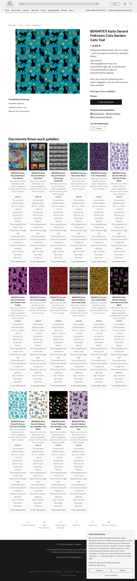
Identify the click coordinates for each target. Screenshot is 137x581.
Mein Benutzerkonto (44, 526)
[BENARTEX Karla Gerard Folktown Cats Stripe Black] (78, 281)
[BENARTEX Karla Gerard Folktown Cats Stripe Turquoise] (58, 156)
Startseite (12, 25)
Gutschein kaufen (108, 525)
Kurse (71, 10)
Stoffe (27, 25)
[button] (9, 3)
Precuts (43, 10)
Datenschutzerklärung (55, 571)
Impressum (79, 571)
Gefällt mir (76, 525)
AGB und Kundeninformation (38, 571)
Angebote (26, 10)
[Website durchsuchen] (97, 3)
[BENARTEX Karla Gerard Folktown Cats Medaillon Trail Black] (58, 405)
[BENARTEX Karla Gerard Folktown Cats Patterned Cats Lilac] (78, 405)
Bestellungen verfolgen (60, 526)
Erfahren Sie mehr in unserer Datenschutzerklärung (104, 563)
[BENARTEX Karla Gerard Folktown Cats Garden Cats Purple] (18, 281)
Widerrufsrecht (68, 571)
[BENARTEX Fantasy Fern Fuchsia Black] (38, 281)
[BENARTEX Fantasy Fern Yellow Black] (99, 281)
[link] (111, 574)
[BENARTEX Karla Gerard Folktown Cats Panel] (38, 156)
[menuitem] (123, 25)
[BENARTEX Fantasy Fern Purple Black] (99, 156)
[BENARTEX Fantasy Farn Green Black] (78, 156)
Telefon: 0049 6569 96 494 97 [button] (96, 10)
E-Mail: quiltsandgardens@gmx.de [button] (120, 10)
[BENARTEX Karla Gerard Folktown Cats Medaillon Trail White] (38, 405)
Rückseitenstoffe (53, 10)
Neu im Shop (15, 10)
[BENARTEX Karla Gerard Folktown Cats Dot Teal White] (18, 405)
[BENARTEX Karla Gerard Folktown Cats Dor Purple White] (119, 156)
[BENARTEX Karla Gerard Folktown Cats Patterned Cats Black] (119, 281)
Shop (21, 25)
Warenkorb (92, 525)
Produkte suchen (28, 525)
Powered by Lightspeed (68, 575)
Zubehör (64, 10)
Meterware (35, 10)
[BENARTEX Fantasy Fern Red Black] (58, 281)
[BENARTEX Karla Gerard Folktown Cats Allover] (18, 156)
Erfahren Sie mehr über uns (97, 565)
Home (7, 10)
